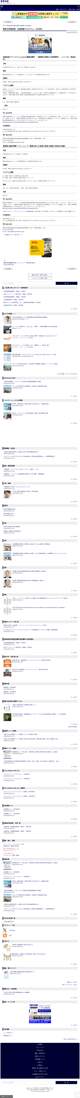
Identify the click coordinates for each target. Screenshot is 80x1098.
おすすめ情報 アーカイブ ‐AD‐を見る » (67, 374)
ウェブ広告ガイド (9, 1032)
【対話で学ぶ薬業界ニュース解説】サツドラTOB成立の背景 (20, 734)
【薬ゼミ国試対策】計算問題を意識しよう (24, 704)
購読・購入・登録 (74, 9)
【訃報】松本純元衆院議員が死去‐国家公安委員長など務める (29, 571)
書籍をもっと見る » (72, 982)
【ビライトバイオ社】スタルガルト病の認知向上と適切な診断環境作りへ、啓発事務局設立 (29, 456)
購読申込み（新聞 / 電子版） (11, 846)
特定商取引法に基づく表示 (40, 1074)
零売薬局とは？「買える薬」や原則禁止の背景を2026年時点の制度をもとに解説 (34, 752)
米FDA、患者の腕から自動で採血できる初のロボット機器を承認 (30, 404)
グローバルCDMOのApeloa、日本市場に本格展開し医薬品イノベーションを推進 (34, 363)
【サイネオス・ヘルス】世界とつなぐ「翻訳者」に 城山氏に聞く (31, 345)
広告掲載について (40, 1059)
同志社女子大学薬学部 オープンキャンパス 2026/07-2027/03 (30, 669)
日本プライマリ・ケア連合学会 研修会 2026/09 (18, 294)
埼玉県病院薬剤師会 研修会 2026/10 (15, 291)
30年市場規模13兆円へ (10, 509)
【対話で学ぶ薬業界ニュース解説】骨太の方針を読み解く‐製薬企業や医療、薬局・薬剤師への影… (31, 739)
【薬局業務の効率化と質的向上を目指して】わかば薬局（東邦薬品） (31, 544)
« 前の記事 (7, 22)
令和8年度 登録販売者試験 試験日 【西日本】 (18, 831)
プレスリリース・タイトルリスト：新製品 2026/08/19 (19, 796)
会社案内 (40, 1044)
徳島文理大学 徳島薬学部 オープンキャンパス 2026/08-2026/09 (31, 660)
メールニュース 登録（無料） (12, 855)
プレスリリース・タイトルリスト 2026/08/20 (17, 778)
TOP (4, 25)
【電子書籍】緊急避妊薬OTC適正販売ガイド (22, 971)
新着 (57, 9)
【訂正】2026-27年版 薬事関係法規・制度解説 (17, 992)
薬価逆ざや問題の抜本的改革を (12, 531)
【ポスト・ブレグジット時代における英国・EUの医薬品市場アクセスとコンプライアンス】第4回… (40, 598)
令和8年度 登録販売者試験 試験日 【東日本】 (18, 826)
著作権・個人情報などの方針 (40, 1068)
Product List (40, 1050)
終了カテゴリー (40, 1077)
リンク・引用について (40, 1071)
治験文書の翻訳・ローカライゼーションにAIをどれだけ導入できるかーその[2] (34, 354)
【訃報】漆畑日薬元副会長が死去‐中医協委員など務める (28, 580)
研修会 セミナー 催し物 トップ (13, 234)
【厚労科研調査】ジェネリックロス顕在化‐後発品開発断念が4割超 (22, 381)
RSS (10, 935)
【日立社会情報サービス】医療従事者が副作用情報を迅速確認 (29, 317)
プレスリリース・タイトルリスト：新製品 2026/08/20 (19, 791)
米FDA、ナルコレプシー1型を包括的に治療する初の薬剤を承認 (30, 413)
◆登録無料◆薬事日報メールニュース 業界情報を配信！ (20, 262)
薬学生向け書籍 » (72, 726)
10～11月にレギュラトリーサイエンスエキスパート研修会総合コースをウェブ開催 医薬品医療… (31, 629)
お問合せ (40, 1065)
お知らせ (40, 1062)
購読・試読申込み (40, 1053)
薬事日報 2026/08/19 (10, 691)
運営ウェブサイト (40, 1056)
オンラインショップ (9, 850)
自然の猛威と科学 (9, 513)
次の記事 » (72, 22)
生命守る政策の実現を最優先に (12, 526)
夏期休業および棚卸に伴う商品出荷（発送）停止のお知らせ (29, 954)
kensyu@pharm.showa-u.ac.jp (15, 142)
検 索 (66, 283)
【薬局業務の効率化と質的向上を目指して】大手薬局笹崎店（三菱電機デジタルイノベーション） (39, 553)
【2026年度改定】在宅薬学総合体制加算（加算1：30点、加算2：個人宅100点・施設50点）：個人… (32, 761)
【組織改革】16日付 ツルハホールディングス (17, 486)
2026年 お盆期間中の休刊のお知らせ (22, 944)
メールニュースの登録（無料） (40, 278)
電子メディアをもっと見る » (69, 984)
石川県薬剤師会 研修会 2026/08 (13, 299)
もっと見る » (74, 308)
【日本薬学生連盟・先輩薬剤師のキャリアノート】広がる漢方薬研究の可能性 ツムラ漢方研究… (39, 714)
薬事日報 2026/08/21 (10, 687)
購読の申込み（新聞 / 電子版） (40, 275)
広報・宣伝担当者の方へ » (70, 1039)
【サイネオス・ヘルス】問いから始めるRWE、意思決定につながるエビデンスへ (35, 336)
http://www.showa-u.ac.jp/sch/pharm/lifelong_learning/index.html (20, 122)
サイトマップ (40, 1047)
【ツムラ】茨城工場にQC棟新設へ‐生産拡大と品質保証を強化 (29, 386)
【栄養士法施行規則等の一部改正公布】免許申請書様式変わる (21, 452)
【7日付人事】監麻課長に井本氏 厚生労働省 (25, 491)
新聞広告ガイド (8, 1035)
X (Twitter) (12, 930)
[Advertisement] (40, 435)
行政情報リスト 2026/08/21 (12, 809)
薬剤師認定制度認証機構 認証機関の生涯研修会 (18, 25)
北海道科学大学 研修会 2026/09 (13, 305)
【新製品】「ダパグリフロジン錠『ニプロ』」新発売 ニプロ (21, 469)
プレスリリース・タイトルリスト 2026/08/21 (17, 774)
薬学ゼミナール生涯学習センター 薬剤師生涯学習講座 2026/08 (22, 302)
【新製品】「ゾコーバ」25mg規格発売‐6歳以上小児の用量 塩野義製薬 (24, 474)
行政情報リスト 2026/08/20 (12, 813)
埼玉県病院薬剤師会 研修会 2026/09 (15, 297)
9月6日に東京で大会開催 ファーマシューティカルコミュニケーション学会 (25, 625)
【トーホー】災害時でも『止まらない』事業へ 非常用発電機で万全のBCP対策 (34, 326)
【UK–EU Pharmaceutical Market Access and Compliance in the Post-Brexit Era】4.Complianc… (39, 607)
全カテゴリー (64, 9)
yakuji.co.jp (29, 1088)
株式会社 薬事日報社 (40, 1089)
